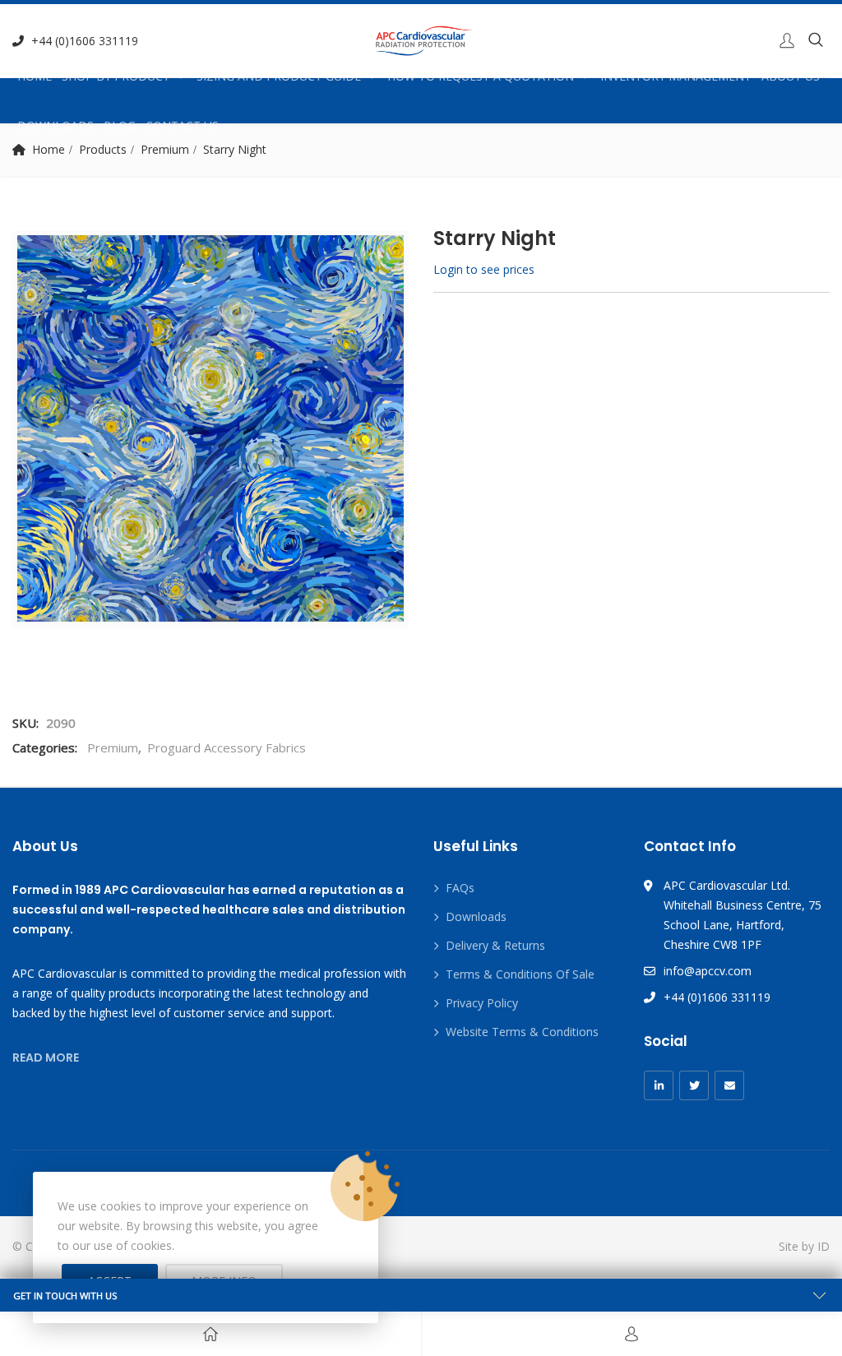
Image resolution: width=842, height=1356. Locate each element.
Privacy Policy (482, 1003)
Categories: (44, 747)
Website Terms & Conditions (522, 1031)
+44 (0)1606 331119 (84, 41)
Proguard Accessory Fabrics (226, 747)
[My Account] (631, 1334)
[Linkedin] (658, 1085)
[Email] (729, 1085)
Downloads (55, 125)
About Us (790, 76)
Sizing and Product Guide (279, 76)
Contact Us (182, 125)
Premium (112, 747)
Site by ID (804, 1246)
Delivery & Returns (495, 945)
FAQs (460, 888)
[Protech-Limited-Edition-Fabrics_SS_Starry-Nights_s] (210, 428)
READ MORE (45, 1057)
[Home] (210, 1334)
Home (34, 76)
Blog (120, 125)
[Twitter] (694, 1085)
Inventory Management (676, 76)
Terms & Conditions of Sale (520, 974)
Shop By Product (116, 76)
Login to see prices (483, 269)
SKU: (25, 723)
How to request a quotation (480, 76)
